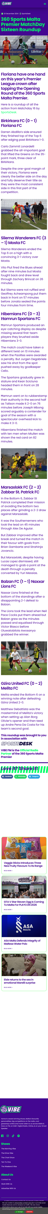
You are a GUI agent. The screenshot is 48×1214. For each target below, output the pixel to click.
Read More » (8, 871)
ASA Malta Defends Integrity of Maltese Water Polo (22, 942)
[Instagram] (7, 1136)
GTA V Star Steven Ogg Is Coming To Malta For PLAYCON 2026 (24, 903)
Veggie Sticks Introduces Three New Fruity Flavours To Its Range (23, 864)
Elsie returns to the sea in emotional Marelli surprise (19, 981)
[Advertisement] (24, 811)
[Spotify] (18, 1136)
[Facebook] (2, 1136)
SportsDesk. (9, 112)
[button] (45, 3)
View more (29, 1209)
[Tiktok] (13, 1136)
